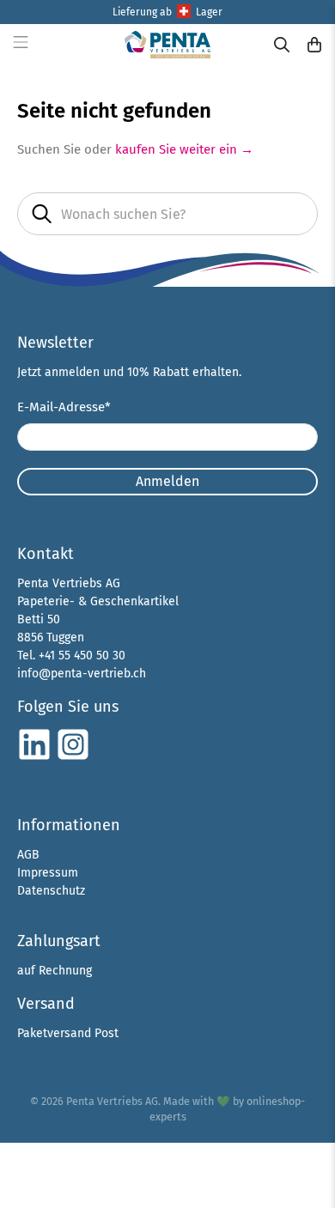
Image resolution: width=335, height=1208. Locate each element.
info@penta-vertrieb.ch (81, 673)
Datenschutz (51, 890)
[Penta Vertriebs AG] (168, 44)
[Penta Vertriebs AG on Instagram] (73, 757)
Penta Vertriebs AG (112, 1101)
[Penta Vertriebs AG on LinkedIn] (34, 757)
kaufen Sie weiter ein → (184, 149)
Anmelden (167, 481)
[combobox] (168, 213)
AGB (28, 854)
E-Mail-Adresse (64, 407)
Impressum (47, 872)
